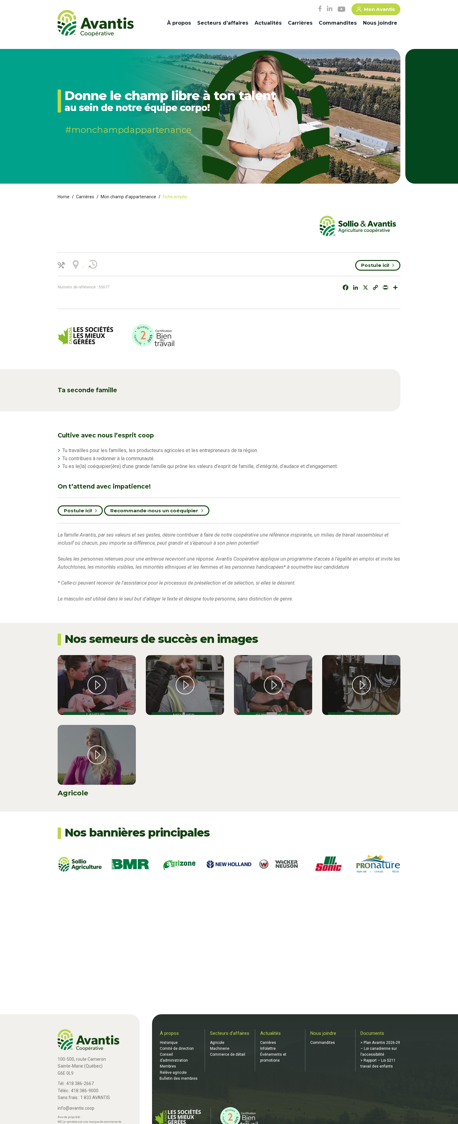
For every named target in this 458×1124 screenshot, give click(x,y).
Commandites (338, 23)
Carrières (300, 23)
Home (63, 196)
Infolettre (268, 1048)
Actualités (268, 23)
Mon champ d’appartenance (128, 196)
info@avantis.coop (76, 1108)
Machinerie (219, 1048)
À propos (179, 23)
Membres (168, 1066)
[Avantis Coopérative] (96, 23)
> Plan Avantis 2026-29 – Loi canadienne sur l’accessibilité (380, 1048)
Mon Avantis (379, 9)
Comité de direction (177, 1048)
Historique (169, 1042)
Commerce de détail (227, 1054)
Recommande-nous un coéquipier (154, 511)
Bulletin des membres (179, 1078)
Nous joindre (380, 23)
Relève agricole (173, 1072)
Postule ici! (375, 265)
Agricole (217, 1042)
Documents (372, 1033)
